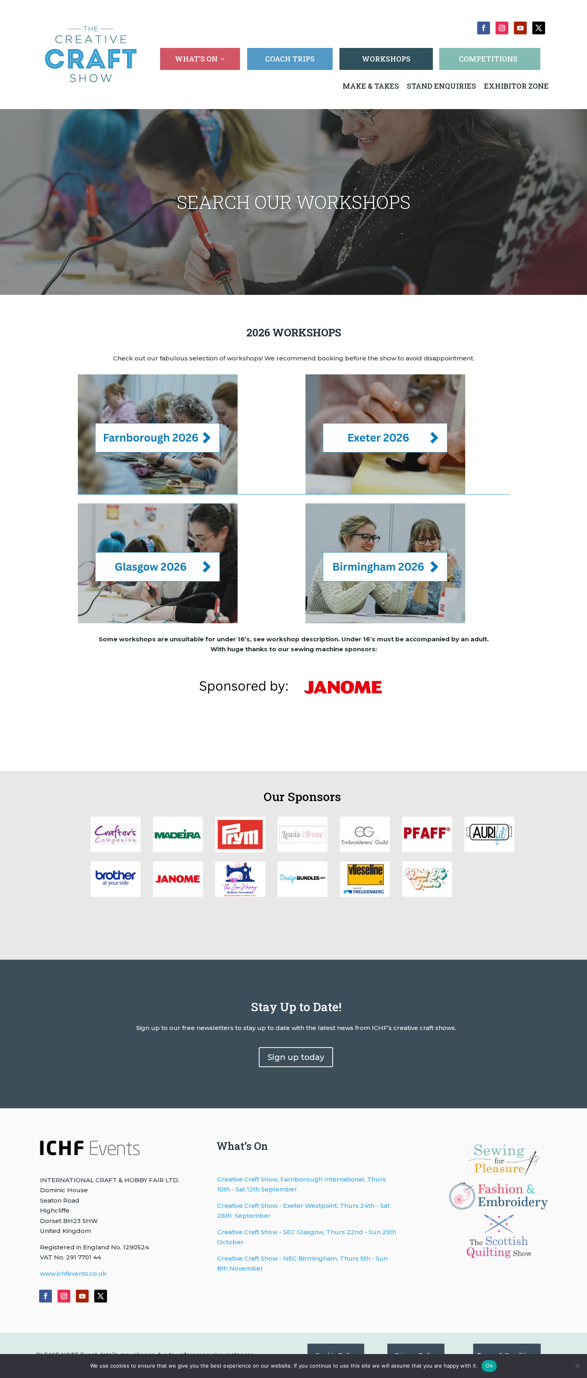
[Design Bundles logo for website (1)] (240, 895)
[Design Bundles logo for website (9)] (178, 850)
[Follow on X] (538, 28)
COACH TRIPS (290, 59)
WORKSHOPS (386, 59)
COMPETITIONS (488, 59)
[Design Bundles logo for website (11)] (427, 895)
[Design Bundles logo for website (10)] (116, 850)
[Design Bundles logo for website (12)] (365, 895)
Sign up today (296, 1057)
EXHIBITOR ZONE (515, 86)
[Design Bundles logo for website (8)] (240, 850)
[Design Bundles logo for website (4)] (489, 850)
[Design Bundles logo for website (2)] (178, 895)
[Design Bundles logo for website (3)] (116, 895)
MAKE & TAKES (372, 86)
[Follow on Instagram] (502, 28)
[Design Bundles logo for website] (302, 895)
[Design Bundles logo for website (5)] (427, 850)
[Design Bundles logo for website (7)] (302, 850)
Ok (489, 1365)
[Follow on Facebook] (483, 28)
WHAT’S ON (196, 60)
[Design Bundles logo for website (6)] (365, 850)
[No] (577, 1366)
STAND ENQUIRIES (441, 86)
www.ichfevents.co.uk (73, 1273)
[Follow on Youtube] (520, 28)
